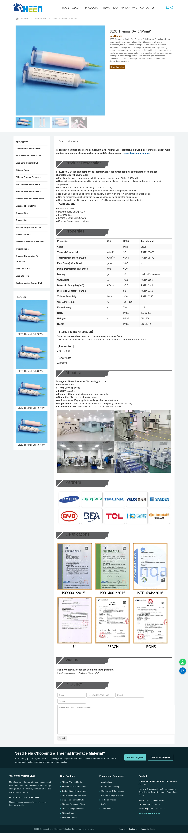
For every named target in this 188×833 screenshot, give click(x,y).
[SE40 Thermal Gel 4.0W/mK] (31, 390)
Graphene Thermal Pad (27, 163)
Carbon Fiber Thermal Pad (28, 148)
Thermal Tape (22, 249)
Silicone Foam (22, 170)
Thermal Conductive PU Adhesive (27, 259)
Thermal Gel (40, 18)
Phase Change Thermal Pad (29, 227)
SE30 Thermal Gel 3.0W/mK (31, 371)
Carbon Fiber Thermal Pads (74, 791)
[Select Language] (167, 8)
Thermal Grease (23, 234)
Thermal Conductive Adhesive (30, 242)
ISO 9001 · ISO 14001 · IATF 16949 (24, 798)
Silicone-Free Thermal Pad (28, 184)
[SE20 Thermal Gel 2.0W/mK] (31, 316)
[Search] (172, 8)
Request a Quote (135, 757)
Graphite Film (22, 276)
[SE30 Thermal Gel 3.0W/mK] (31, 353)
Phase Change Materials (73, 809)
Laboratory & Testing (110, 786)
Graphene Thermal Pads (73, 800)
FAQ (115, 8)
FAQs (103, 804)
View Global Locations (149, 813)
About (76, 8)
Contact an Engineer (161, 757)
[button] (102, 70)
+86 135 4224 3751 (158, 809)
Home (65, 8)
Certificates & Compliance (112, 791)
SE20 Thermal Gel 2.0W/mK (31, 334)
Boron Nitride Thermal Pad (28, 155)
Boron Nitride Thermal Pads (74, 795)
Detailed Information (68, 141)
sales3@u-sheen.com (108, 153)
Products (91, 8)
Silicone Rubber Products (28, 177)
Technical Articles (108, 800)
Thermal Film (22, 213)
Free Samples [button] (117, 67)
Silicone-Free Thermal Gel (28, 191)
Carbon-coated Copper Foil (29, 283)
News (106, 8)
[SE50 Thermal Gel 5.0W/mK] (31, 427)
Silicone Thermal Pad (26, 206)
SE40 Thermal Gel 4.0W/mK (31, 408)
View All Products (69, 817)
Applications (129, 8)
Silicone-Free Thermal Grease (30, 198)
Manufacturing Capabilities (112, 795)
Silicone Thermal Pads (72, 782)
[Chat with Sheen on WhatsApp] (182, 662)
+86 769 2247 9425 (151, 804)
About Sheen (107, 809)
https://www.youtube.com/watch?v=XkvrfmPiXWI (78, 673)
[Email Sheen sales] (182, 670)
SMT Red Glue (23, 269)
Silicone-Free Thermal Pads (74, 786)
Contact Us (147, 8)
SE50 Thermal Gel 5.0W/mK (31, 445)
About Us (122, 829)
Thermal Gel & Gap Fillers (73, 804)
